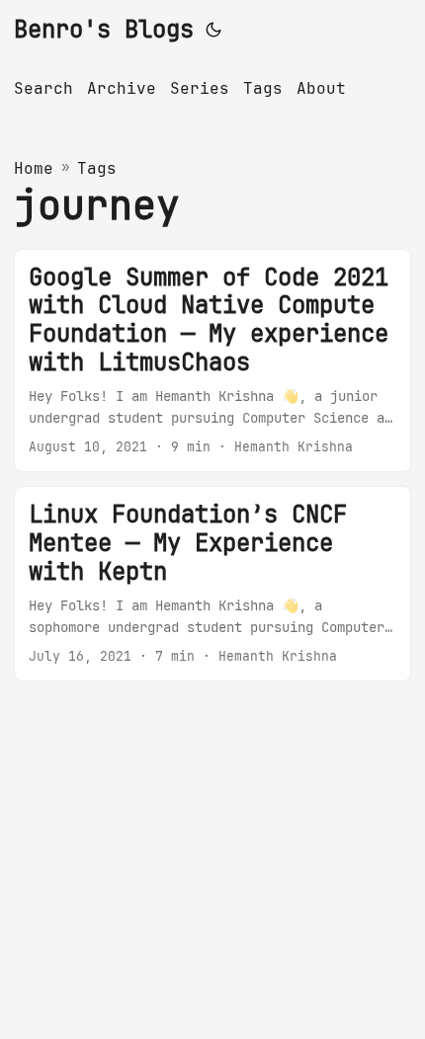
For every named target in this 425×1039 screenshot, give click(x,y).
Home (33, 168)
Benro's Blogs (104, 29)
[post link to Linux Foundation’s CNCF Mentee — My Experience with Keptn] (212, 583)
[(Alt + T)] (213, 29)
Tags (97, 168)
